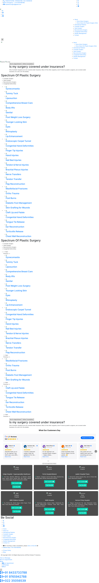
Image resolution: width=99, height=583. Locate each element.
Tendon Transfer (14, 179)
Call (4, 566)
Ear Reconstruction (15, 226)
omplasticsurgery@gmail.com (13, 4)
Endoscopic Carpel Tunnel (18, 141)
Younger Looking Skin (16, 122)
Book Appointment (8, 563)
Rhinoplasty (11, 131)
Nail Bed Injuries (13, 160)
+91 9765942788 (15, 576)
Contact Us (6, 543)
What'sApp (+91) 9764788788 (12, 547)
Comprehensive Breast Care (19, 103)
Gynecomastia (13, 88)
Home (4, 529)
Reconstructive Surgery (81, 30)
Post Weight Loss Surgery (18, 117)
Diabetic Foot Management (19, 203)
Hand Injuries (12, 155)
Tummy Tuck (12, 93)
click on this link (32, 545)
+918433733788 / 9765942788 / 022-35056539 (18, 1)
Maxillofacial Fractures (16, 188)
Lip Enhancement (14, 136)
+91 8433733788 (15, 572)
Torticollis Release (14, 231)
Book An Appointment (6, 559)
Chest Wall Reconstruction (18, 236)
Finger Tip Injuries (14, 150)
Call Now (16, 486)
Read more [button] (8, 456)
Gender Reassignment (80, 33)
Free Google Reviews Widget (50, 463)
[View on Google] (6, 446)
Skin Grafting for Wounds (18, 207)
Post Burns (11, 198)
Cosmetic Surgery (79, 26)
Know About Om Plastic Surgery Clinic (87, 23)
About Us (5, 530)
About (76, 19)
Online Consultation (28, 64)
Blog (4, 552)
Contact (77, 35)
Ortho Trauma (12, 193)
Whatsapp (6, 565)
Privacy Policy (7, 550)
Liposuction (11, 98)
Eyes (8, 126)
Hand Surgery (78, 28)
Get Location (16, 483)
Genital (9, 112)
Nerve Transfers (13, 174)
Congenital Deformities (81, 31)
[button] (3, 451)
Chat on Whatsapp (5, 558)
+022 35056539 (14, 580)
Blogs (1, 561)
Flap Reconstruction (15, 184)
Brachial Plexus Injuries (17, 169)
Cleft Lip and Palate (15, 212)
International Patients (80, 24)
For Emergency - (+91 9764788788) (15, 2)
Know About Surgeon (82, 21)
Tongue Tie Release (15, 222)
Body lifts (10, 107)
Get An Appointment (15, 64)
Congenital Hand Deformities (20, 146)
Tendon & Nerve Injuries (17, 165)
